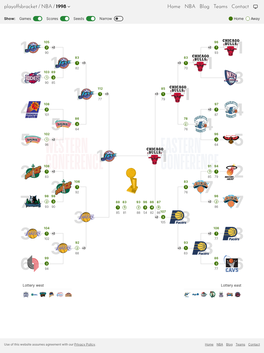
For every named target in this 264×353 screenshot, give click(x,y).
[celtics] (212, 296)
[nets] (231, 77)
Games (25, 18)
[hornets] (231, 109)
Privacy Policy (84, 344)
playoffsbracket (20, 6)
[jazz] (33, 47)
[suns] (33, 109)
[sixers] (229, 296)
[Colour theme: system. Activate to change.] (255, 6)
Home (173, 6)
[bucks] (221, 296)
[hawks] (231, 139)
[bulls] (231, 47)
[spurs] (33, 139)
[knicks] (231, 201)
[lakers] (33, 233)
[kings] (26, 296)
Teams (220, 6)
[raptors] (238, 296)
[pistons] (204, 296)
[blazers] (33, 263)
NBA (46, 6)
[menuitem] (46, 6)
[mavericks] (34, 296)
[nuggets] (68, 296)
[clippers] (60, 296)
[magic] (195, 296)
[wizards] (187, 296)
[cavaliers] (231, 263)
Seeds (78, 18)
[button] (62, 6)
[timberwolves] (33, 201)
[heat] (231, 171)
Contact (240, 6)
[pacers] (231, 233)
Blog (204, 6)
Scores (52, 18)
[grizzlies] (43, 296)
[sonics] (33, 171)
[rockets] (33, 77)
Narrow (106, 18)
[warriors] (51, 296)
